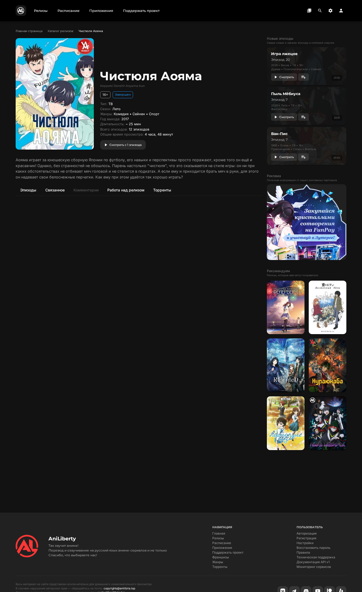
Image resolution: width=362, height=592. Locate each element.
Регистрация (306, 538)
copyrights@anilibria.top (119, 588)
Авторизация (307, 533)
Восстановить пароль (313, 548)
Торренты (219, 567)
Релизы (218, 538)
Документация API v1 (313, 562)
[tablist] (139, 190)
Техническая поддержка (316, 557)
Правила (303, 552)
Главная (218, 533)
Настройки (305, 543)
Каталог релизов (60, 31)
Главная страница (29, 31)
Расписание (221, 543)
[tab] (28, 190)
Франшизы (220, 557)
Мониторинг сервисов (314, 567)
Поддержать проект (228, 552)
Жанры (217, 562)
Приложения (222, 548)
